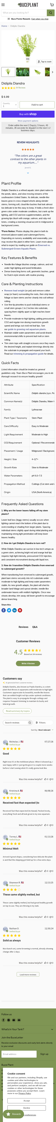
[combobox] (24, 12)
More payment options (28, 121)
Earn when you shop (39, 19)
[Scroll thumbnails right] (52, 72)
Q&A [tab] (34, 626)
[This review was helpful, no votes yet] (45, 779)
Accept (27, 1101)
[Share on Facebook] (3, 610)
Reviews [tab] (23, 626)
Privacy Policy (25, 1093)
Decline (26, 1108)
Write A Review (28, 663)
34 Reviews (20, 88)
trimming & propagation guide (28, 354)
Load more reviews (28, 974)
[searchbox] (15, 722)
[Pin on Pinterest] (20, 610)
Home (4, 26)
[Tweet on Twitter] (9, 610)
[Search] (51, 12)
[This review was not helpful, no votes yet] (50, 779)
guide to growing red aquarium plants (27, 329)
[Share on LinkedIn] (14, 610)
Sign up (44, 1054)
